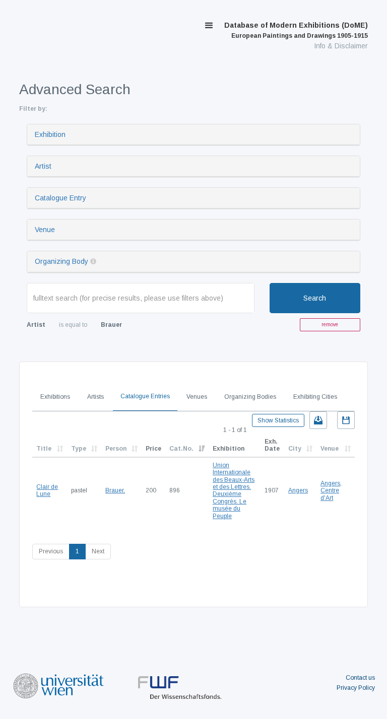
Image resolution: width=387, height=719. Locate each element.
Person (115, 448)
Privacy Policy (356, 687)
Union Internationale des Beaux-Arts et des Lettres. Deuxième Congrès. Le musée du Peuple (233, 491)
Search (314, 298)
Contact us (360, 677)
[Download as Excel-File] (318, 420)
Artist (43, 166)
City (294, 448)
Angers (298, 490)
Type (78, 448)
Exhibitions (55, 396)
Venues (196, 396)
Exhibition (50, 134)
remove (329, 324)
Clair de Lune (47, 490)
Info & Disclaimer (341, 46)
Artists (95, 396)
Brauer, (115, 490)
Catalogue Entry (60, 198)
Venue (45, 230)
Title (43, 448)
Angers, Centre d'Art (331, 490)
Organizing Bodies (250, 396)
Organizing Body (61, 261)
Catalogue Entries (145, 396)
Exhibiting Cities (315, 396)
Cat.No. (181, 448)
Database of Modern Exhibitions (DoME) (296, 30)
